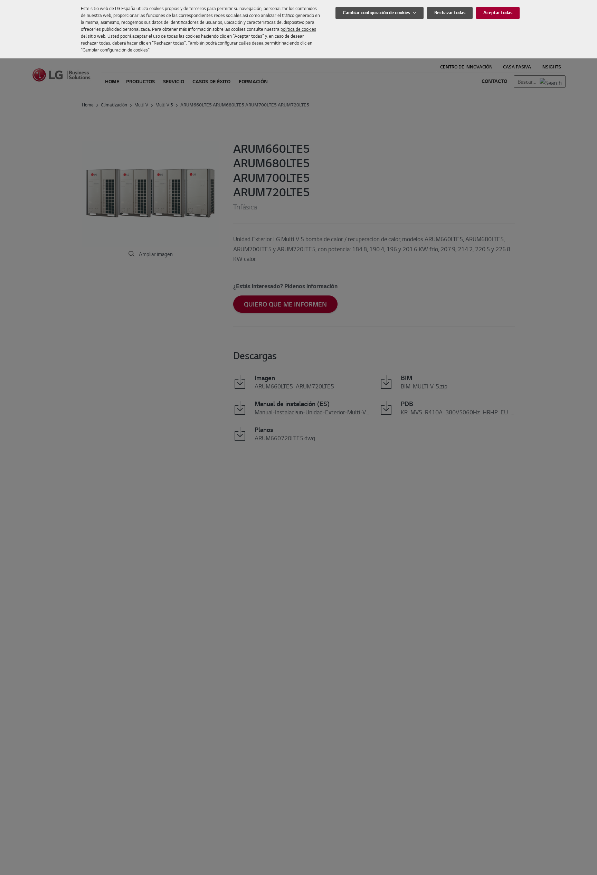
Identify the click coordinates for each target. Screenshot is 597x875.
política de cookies (298, 29)
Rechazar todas (449, 12)
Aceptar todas (497, 12)
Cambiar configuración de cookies (377, 12)
